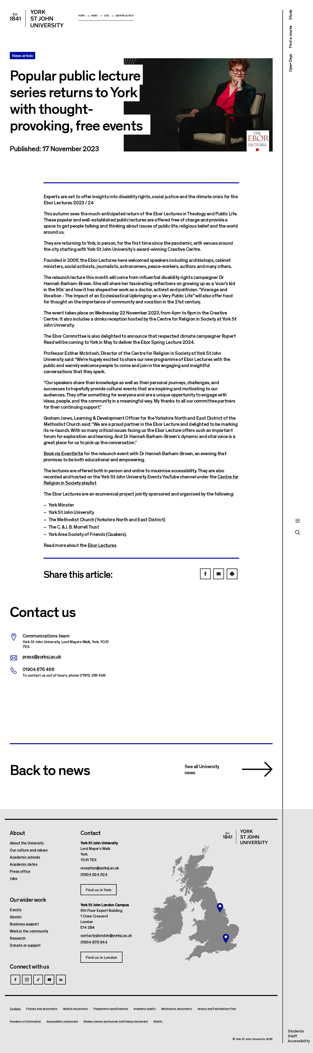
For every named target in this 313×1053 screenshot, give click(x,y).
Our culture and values (28, 849)
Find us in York (98, 889)
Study (290, 15)
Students (296, 1030)
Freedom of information (25, 1021)
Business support (24, 923)
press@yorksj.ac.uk (41, 656)
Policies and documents (41, 1008)
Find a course (290, 37)
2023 (106, 15)
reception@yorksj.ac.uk (99, 867)
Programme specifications (110, 1008)
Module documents (75, 1008)
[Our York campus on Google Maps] (220, 908)
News (94, 15)
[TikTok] (38, 979)
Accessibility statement (62, 1021)
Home (81, 15)
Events (15, 909)
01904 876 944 (94, 941)
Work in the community (29, 930)
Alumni (15, 916)
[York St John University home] (37, 18)
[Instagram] (27, 979)
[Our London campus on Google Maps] (226, 938)
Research (17, 938)
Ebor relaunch (125, 15)
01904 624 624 (94, 874)
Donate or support (25, 945)
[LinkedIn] (61, 979)
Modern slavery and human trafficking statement (116, 1021)
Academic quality (145, 1008)
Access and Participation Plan (217, 1008)
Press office (20, 871)
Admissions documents (176, 1008)
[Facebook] (15, 979)
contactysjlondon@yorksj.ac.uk (106, 935)
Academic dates (23, 864)
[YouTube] (49, 979)
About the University (27, 842)
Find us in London (101, 957)
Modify (158, 1021)
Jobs (13, 878)
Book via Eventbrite (63, 453)
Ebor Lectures (102, 545)
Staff (292, 1035)
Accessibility (299, 1041)
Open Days (290, 63)
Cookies (15, 1008)
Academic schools (25, 857)
